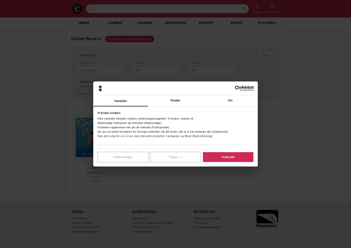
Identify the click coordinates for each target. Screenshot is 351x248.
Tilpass (173, 157)
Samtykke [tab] (120, 100)
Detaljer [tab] (176, 100)
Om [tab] (230, 100)
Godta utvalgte (122, 157)
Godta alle (228, 157)
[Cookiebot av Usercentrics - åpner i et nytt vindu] (238, 88)
